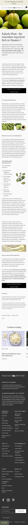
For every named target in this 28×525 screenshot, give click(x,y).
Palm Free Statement (20, 462)
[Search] (5, 7)
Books (3, 488)
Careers (17, 428)
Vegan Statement (19, 457)
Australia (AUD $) (6, 517)
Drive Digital (22, 522)
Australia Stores (5, 446)
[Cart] (25, 7)
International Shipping (7, 428)
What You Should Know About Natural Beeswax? (11, 355)
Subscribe (21, 511)
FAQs (3, 418)
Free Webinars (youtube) (5, 482)
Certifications (18, 455)
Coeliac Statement (19, 460)
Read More (4, 358)
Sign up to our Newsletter (18, 414)
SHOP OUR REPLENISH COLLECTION (14, 91)
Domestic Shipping (6, 425)
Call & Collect (5, 453)
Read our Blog (5, 474)
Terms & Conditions (6, 430)
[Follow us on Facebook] (3, 500)
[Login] (22, 7)
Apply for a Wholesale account (20, 425)
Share (3, 318)
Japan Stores (5, 448)
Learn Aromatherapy (7, 479)
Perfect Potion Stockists (7, 456)
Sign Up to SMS (18, 418)
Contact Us (4, 415)
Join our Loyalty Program (18, 421)
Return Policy (5, 423)
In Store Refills (18, 448)
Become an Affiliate (19, 431)
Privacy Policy (5, 433)
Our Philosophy (18, 446)
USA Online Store (6, 451)
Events (3, 476)
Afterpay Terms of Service (6, 436)
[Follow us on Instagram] (8, 500)
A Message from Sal (19, 476)
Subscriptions (5, 420)
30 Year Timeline (18, 474)
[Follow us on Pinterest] (13, 500)
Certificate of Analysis (7, 485)
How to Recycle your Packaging (19, 451)
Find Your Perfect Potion (7, 471)
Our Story (17, 471)
